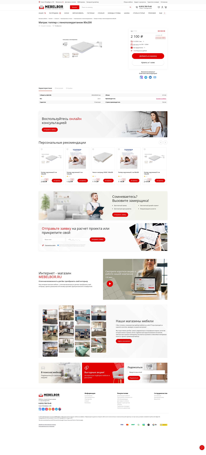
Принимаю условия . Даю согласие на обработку (72, 245)
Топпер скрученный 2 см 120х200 (75, 173)
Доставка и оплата (70, 2)
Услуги (87, 401)
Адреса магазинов (124, 341)
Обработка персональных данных (47, 424)
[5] (164, 31)
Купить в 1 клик (148, 62)
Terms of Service (76, 420)
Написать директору (123, 408)
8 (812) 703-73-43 (145, 6)
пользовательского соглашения (77, 244)
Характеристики (45, 88)
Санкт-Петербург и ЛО (47, 2)
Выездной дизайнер (93, 2)
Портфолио (88, 399)
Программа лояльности (124, 397)
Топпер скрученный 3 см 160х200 (49, 173)
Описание (59, 88)
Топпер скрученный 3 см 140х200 (152, 173)
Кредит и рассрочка (140, 2)
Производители (90, 397)
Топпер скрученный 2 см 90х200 (128, 172)
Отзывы (69, 88)
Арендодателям (159, 397)
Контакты (88, 403)
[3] (161, 31)
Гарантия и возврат (153, 2)
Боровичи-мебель (161, 98)
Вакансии (157, 399)
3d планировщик (122, 399)
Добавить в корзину (148, 56)
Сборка (119, 404)
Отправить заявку (50, 130)
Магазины (59, 2)
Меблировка (81, 2)
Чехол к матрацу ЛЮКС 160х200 (102, 172)
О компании (88, 396)
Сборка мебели (128, 2)
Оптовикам (164, 2)
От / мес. (137, 41)
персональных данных (79, 246)
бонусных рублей (140, 50)
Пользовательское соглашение (46, 426)
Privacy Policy (66, 420)
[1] (158, 31)
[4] (163, 31)
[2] (160, 31)
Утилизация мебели (123, 396)
